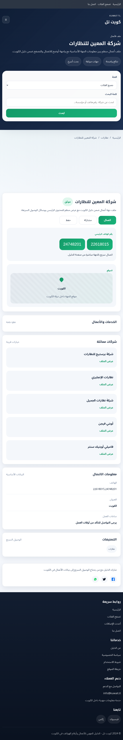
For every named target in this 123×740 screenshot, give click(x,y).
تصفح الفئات (104, 4)
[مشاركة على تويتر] (104, 579)
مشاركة (88, 220)
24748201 (72, 244)
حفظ (68, 220)
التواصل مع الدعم (112, 686)
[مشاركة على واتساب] (95, 579)
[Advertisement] (61, 166)
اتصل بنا (92, 4)
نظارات (104, 137)
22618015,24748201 (105, 489)
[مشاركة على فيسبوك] (113, 579)
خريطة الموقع (114, 669)
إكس (100, 719)
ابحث (62, 113)
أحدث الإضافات (112, 623)
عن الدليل (116, 648)
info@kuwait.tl (112, 693)
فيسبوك (114, 719)
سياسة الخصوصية (111, 655)
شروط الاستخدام (112, 662)
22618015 (100, 244)
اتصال (107, 220)
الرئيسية (117, 4)
